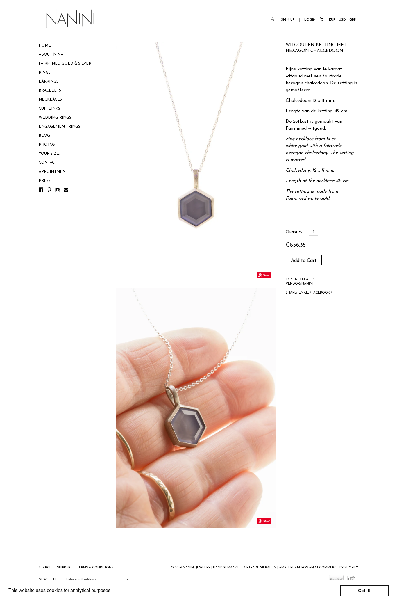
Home (45, 45)
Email (304, 292)
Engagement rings (59, 127)
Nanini (307, 283)
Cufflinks (49, 109)
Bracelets (50, 91)
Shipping (65, 567)
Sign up (288, 20)
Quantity (294, 232)
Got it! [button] (364, 590)
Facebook (321, 292)
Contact (48, 163)
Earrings (48, 81)
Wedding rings (55, 118)
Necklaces (50, 100)
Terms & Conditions (95, 567)
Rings (45, 72)
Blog (44, 136)
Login (310, 20)
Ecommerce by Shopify (337, 567)
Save (266, 275)
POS (304, 567)
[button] (114, 591)
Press (45, 181)
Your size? (50, 154)
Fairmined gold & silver (65, 63)
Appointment (53, 172)
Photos (47, 145)
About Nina (51, 54)
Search (46, 567)
